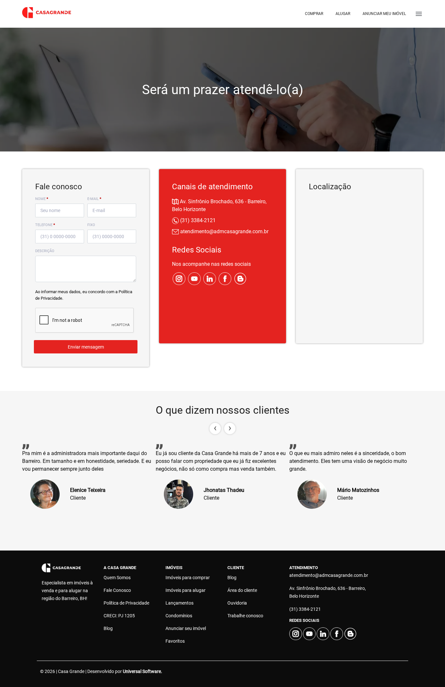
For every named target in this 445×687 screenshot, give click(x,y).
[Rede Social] (180, 278)
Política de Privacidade (126, 603)
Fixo (91, 225)
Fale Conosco (117, 590)
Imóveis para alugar (185, 590)
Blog (108, 628)
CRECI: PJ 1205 (119, 615)
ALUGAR (343, 13)
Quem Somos (117, 577)
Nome (41, 199)
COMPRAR (314, 13)
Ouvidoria (237, 603)
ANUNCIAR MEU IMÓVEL (384, 13)
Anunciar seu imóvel (185, 628)
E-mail (94, 199)
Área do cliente (242, 590)
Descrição (44, 251)
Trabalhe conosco (245, 615)
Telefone (45, 225)
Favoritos (175, 641)
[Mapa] (359, 263)
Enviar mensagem (86, 347)
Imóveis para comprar (187, 577)
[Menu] (419, 14)
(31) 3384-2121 (197, 220)
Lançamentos (179, 603)
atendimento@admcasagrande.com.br (223, 231)
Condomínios (178, 615)
